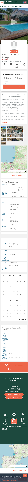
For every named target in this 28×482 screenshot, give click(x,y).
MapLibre (22, 171)
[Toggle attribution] (25, 171)
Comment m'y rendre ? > (18, 175)
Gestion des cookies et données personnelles (9, 480)
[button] (14, 51)
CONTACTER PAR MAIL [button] (14, 397)
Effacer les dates (22, 319)
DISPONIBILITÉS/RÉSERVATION (14, 394)
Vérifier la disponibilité (14, 87)
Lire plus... (4, 122)
